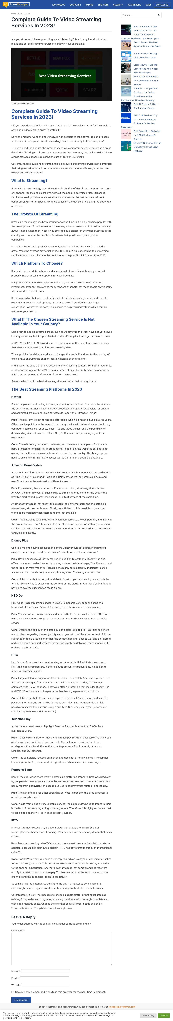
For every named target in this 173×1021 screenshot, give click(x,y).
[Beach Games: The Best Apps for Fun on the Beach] (126, 45)
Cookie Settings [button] (148, 1015)
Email (15, 978)
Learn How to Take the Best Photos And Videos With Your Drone (146, 68)
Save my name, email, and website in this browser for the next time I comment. (60, 992)
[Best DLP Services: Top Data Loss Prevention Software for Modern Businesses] (126, 118)
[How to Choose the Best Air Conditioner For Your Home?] (126, 80)
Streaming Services (63, 908)
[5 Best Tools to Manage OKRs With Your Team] (126, 57)
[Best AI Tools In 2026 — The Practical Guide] (126, 107)
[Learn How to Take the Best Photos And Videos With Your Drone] (126, 68)
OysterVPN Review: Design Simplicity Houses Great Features (147, 147)
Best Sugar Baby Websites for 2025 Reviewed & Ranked (147, 135)
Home (13, 13)
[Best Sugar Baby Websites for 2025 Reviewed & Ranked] (126, 134)
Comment (18, 930)
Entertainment (24, 13)
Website (15, 985)
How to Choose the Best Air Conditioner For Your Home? (146, 80)
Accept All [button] (163, 1015)
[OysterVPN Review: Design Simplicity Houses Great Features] (126, 146)
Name (15, 971)
